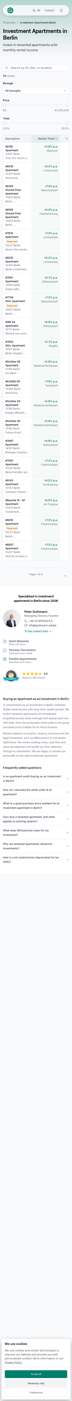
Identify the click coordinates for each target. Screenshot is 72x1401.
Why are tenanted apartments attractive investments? (27, 846)
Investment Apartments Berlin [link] (38, 22)
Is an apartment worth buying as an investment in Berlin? (32, 778)
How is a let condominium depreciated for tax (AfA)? (31, 859)
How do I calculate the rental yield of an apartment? (27, 792)
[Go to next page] (65, 575)
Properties (9, 22)
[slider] (4, 104)
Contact (49, 10)
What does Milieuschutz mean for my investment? (26, 832)
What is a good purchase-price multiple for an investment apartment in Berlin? (31, 805)
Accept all (36, 1374)
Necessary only (36, 1383)
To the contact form (36, 631)
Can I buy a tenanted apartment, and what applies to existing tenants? (29, 819)
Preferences (36, 1392)
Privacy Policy (13, 1362)
